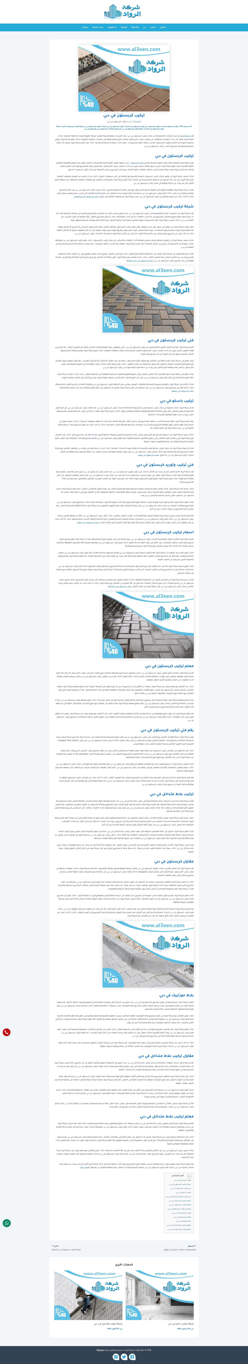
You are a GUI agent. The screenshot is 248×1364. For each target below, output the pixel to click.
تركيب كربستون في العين (148, 455)
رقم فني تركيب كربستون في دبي (179, 1209)
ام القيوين (112, 27)
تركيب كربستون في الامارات (135, 127)
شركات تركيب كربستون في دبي (95, 127)
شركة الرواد (185, 136)
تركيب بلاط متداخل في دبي (181, 1213)
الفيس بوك (85, 1168)
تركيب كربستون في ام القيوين (86, 197)
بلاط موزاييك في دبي (183, 1221)
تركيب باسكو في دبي (183, 1193)
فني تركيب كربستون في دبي (181, 1188)
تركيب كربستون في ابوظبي (87, 523)
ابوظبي (163, 27)
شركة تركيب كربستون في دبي (132, 129)
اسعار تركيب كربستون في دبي (180, 1201)
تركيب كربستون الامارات (170, 127)
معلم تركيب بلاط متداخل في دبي (179, 1229)
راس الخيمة (97, 27)
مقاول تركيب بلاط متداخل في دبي (179, 1225)
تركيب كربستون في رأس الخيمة (140, 261)
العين (152, 27)
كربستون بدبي (102, 129)
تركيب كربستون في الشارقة (120, 587)
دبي (144, 27)
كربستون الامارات (114, 129)
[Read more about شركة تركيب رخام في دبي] (160, 1295)
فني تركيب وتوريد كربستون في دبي (178, 1197)
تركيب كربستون (137, 163)
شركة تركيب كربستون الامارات (72, 127)
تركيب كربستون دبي (153, 127)
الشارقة (135, 27)
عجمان (85, 27)
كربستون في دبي (90, 129)
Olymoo (100, 1350)
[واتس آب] (7, 1223)
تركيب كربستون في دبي (115, 127)
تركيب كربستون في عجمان (182, 391)
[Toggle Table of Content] (188, 1176)
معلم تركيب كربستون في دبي (180, 1205)
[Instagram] (116, 1357)
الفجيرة (124, 27)
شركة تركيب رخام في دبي (181, 1324)
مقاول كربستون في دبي (182, 1217)
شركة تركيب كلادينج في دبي (108, 1324)
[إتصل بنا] (6, 1032)
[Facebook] (132, 1357)
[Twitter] (124, 1357)
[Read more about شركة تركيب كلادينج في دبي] (88, 1295)
